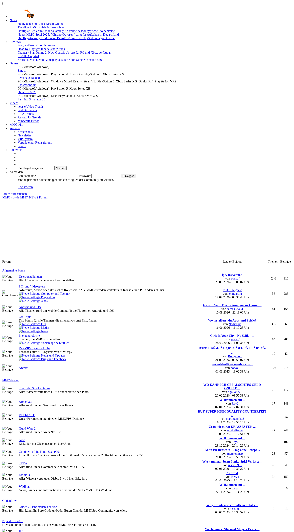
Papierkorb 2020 (12, 521)
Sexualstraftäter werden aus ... (232, 364)
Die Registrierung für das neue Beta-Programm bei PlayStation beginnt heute (66, 38)
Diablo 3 (24, 475)
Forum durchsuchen (14, 193)
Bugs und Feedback (53, 359)
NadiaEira (235, 324)
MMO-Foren (10, 380)
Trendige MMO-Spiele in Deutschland (42, 27)
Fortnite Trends (27, 110)
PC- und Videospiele (32, 286)
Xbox (44, 301)
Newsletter (24, 135)
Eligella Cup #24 (28, 56)
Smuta (22, 70)
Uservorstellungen (30, 276)
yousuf (235, 278)
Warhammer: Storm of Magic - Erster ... (232, 529)
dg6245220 (235, 392)
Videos (14, 103)
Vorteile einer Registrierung (35, 142)
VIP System (25, 139)
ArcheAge (25, 401)
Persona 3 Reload (29, 77)
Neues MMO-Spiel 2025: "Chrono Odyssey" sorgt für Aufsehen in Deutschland (68, 34)
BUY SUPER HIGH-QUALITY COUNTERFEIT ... (232, 413)
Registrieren (25, 187)
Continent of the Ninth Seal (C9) (39, 451)
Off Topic (25, 317)
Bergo (235, 476)
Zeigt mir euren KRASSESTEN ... (232, 426)
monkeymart (235, 453)
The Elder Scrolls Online (34, 388)
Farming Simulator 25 (31, 99)
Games (14, 63)
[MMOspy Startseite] (22, 16)
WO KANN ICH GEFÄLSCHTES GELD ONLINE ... (232, 386)
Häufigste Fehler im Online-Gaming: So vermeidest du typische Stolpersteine (66, 31)
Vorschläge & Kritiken (54, 343)
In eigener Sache (29, 335)
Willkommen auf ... (232, 400)
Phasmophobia (27, 85)
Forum (22, 146)
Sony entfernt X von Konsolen (37, 45)
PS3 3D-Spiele (232, 290)
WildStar (24, 486)
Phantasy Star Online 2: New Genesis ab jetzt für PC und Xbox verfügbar (64, 52)
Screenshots (25, 131)
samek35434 (235, 309)
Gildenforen (9, 500)
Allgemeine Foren (13, 270)
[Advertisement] (147, 229)
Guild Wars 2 (27, 428)
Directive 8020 (27, 92)
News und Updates (52, 355)
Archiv (23, 368)
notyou (235, 368)
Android (232, 473)
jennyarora (235, 293)
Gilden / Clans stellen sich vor (38, 507)
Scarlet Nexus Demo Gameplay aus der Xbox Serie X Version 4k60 (60, 59)
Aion (22, 440)
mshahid (235, 508)
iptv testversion (232, 275)
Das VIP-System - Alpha (34, 348)
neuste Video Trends (30, 106)
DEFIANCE (27, 415)
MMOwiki (16, 124)
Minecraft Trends (28, 121)
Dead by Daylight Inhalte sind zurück (41, 49)
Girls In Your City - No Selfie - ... (232, 335)
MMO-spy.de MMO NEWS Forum (24, 197)
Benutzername (27, 175)
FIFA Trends (26, 113)
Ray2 (235, 403)
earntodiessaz (235, 430)
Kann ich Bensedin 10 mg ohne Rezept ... (232, 450)
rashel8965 (235, 465)
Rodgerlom (235, 356)
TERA (23, 463)
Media (44, 327)
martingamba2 (235, 418)
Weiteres (15, 128)
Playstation (47, 297)
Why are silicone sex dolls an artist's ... (232, 505)
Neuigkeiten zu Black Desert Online (40, 23)
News (13, 20)
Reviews (15, 41)
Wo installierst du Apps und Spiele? (232, 320)
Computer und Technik (55, 293)
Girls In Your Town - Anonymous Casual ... (232, 305)
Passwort (85, 175)
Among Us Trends (29, 117)
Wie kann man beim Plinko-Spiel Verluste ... (232, 461)
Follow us (16, 149)
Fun (43, 324)
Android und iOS (30, 307)
